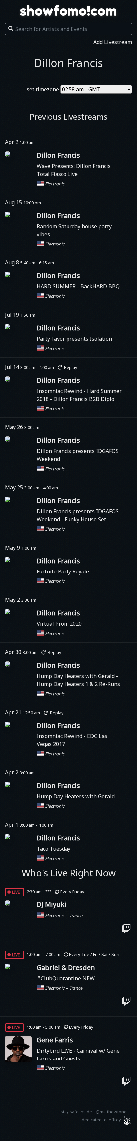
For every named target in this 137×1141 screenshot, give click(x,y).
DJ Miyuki (51, 904)
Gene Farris (55, 1039)
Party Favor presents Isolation (74, 338)
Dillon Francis (58, 155)
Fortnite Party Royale (63, 571)
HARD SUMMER (57, 286)
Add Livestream (112, 42)
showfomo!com (68, 11)
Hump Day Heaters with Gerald (76, 676)
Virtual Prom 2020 (59, 623)
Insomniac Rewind (60, 391)
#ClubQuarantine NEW (66, 978)
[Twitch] (126, 928)
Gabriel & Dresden (66, 967)
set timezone (43, 89)
